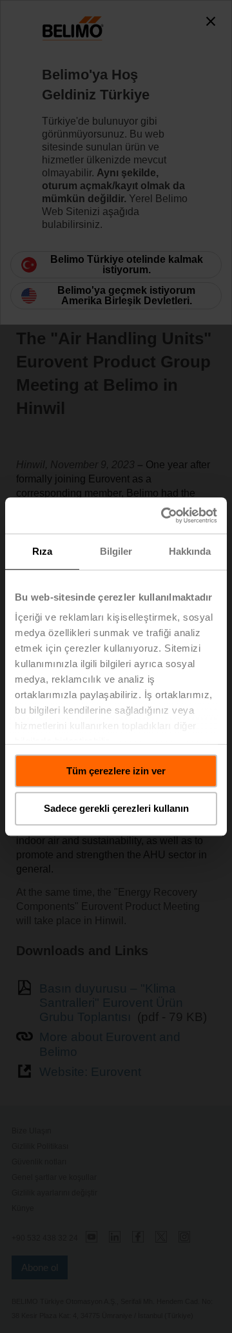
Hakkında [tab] (190, 551)
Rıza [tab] (42, 551)
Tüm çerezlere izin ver (116, 770)
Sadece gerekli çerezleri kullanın (116, 808)
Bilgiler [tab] (116, 551)
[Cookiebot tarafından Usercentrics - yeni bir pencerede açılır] (163, 515)
